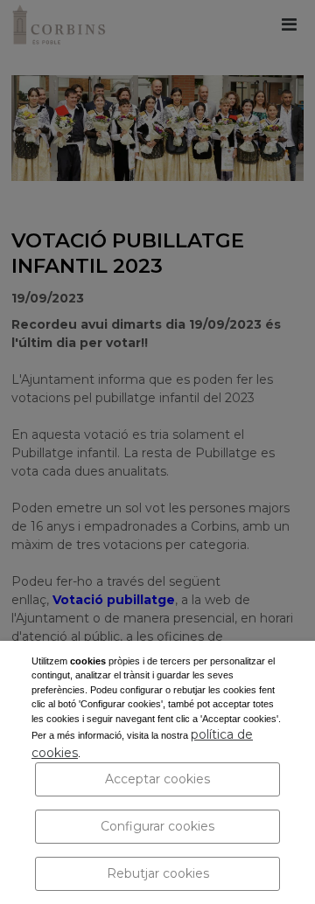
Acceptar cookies (157, 779)
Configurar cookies (157, 826)
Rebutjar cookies (158, 873)
